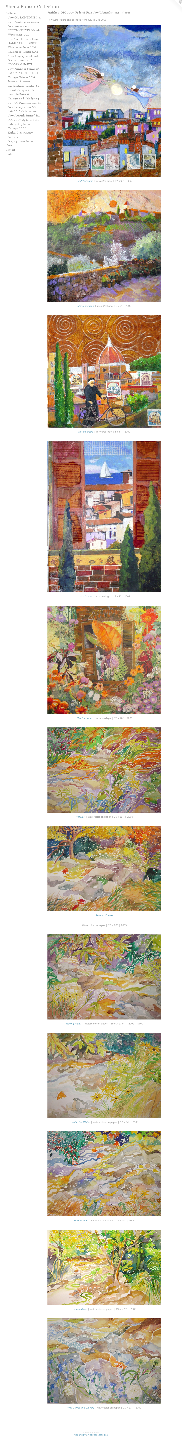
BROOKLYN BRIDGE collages (24, 73)
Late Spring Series (19, 124)
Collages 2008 (17, 128)
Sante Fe (13, 137)
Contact (10, 149)
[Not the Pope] (104, 371)
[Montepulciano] (104, 246)
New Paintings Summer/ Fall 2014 (24, 68)
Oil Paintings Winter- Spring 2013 (24, 86)
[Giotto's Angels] (104, 101)
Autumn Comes (104, 915)
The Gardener (84, 718)
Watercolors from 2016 (22, 47)
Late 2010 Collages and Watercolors (24, 111)
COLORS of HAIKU (20, 64)
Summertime (80, 1309)
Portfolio (10, 13)
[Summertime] (104, 1267)
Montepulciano (85, 305)
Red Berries (80, 1220)
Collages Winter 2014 (21, 77)
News (9, 145)
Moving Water (73, 1023)
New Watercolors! (18, 26)
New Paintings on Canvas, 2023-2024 (24, 22)
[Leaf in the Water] (104, 1075)
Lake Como (85, 596)
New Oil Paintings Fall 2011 (24, 103)
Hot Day (80, 816)
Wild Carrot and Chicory (80, 1407)
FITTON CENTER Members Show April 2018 (24, 30)
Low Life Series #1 (19, 94)
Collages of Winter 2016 (23, 51)
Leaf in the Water (80, 1122)
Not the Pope (85, 431)
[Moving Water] (104, 976)
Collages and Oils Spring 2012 (24, 98)
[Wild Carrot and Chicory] (104, 1361)
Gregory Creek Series (20, 141)
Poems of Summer (19, 81)
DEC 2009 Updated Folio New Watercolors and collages (24, 120)
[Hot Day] (104, 770)
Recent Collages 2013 (21, 90)
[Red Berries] (104, 1173)
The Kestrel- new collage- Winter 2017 (24, 39)
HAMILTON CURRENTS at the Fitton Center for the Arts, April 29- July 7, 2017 (24, 43)
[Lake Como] (104, 516)
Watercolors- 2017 (19, 34)
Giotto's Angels (84, 181)
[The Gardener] (104, 660)
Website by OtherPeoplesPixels (91, 1435)
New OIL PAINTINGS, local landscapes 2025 (24, 17)
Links (9, 154)
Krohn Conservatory (20, 132)
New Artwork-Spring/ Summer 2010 (24, 115)
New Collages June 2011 (23, 107)
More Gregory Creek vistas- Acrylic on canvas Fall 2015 (24, 56)
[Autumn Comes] (104, 868)
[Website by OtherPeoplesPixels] (175, 7)
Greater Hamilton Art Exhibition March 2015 (24, 60)
